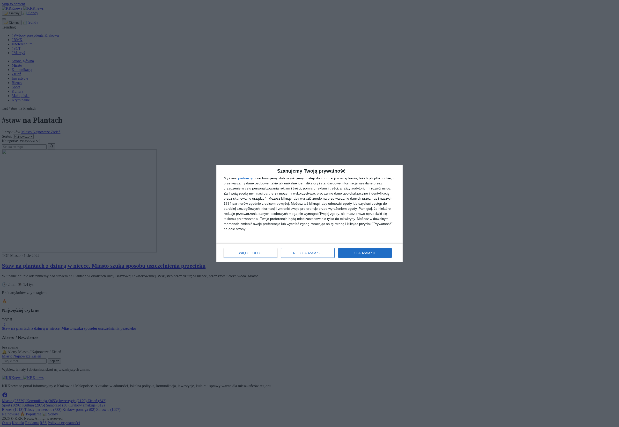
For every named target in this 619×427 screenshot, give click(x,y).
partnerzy (245, 178)
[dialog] (309, 213)
